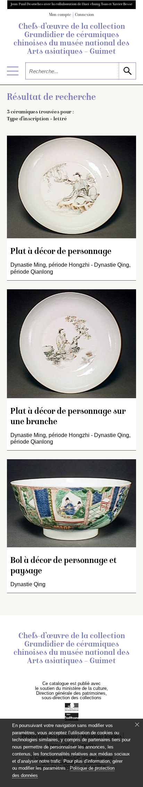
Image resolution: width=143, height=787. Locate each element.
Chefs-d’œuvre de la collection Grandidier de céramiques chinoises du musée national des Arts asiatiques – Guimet (71, 39)
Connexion (84, 15)
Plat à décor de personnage (60, 252)
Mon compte (60, 15)
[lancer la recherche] (127, 71)
